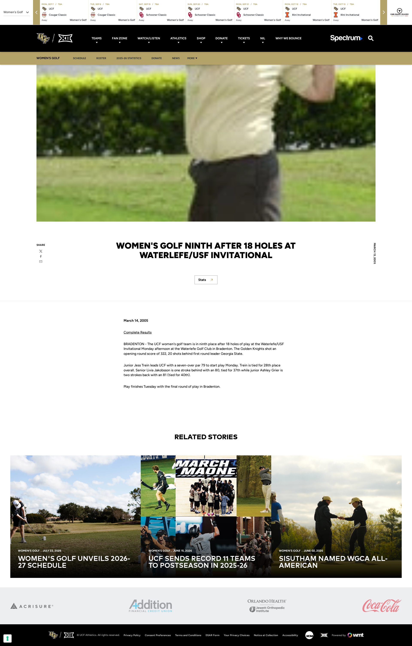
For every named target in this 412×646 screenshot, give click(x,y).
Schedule (79, 58)
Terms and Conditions (188, 635)
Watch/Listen (149, 38)
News (176, 58)
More (191, 58)
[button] (36, 12)
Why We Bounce (288, 38)
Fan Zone (119, 38)
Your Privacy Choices (237, 635)
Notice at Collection (266, 635)
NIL (262, 38)
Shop (201, 38)
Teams (97, 38)
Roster (101, 58)
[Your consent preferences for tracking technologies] (7, 638)
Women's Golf (28, 550)
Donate (221, 38)
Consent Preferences (158, 635)
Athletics (178, 38)
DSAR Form (213, 635)
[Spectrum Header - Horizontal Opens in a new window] (346, 38)
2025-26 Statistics (130, 58)
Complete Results (137, 332)
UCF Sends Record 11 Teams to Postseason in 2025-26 (201, 562)
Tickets (244, 38)
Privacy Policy (132, 635)
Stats (208, 281)
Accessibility (290, 635)
